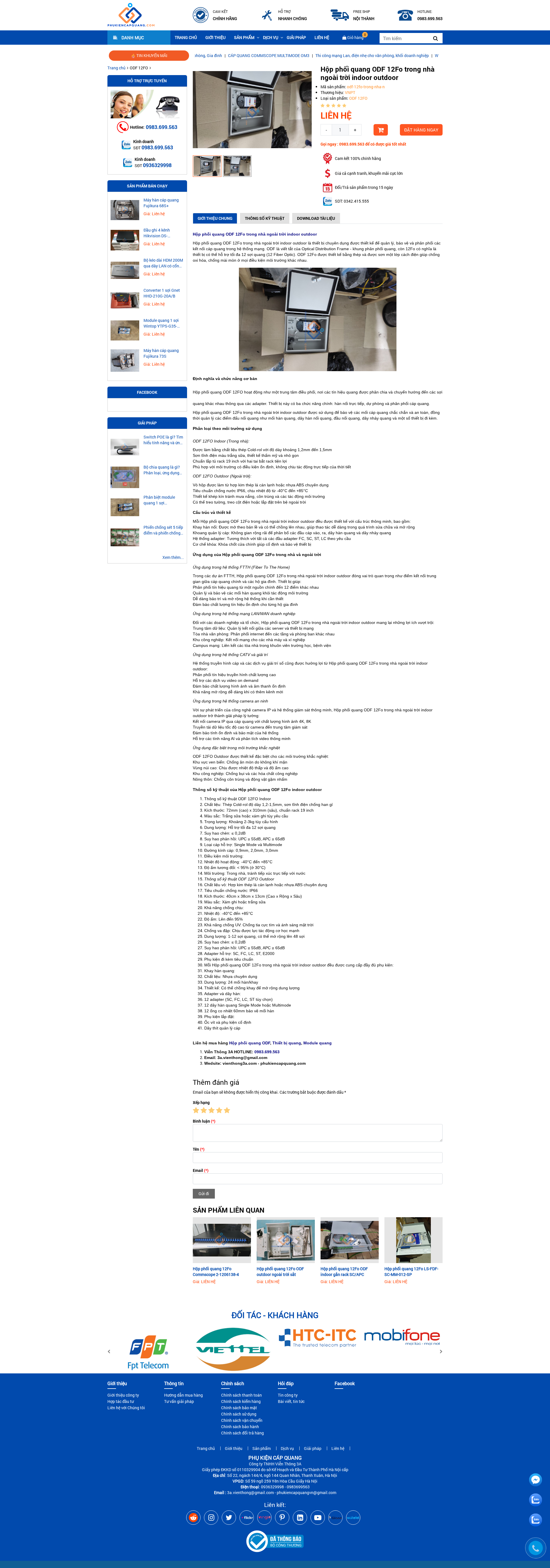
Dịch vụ (270, 37)
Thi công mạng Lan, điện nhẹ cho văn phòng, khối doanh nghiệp (323, 55)
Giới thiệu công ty (123, 1395)
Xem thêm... (173, 557)
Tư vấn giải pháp (179, 1401)
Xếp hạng (201, 1102)
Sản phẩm (244, 37)
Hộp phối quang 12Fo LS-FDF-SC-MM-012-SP (411, 1271)
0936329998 (157, 165)
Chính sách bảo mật (239, 1407)
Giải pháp (296, 37)
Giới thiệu (215, 37)
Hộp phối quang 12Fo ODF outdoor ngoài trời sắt (280, 1271)
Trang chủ (186, 37)
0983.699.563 (161, 127)
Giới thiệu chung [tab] (215, 218)
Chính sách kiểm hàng (241, 1401)
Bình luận (204, 1121)
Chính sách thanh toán (241, 1395)
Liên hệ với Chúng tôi (126, 1407)
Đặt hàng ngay (421, 130)
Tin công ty (288, 1395)
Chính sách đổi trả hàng (242, 1433)
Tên (199, 1149)
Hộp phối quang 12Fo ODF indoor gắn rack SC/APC (344, 1271)
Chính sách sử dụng (238, 1414)
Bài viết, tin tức (291, 1401)
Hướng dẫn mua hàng (183, 1395)
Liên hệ (322, 37)
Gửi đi (204, 1193)
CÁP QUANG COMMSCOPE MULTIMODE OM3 (220, 55)
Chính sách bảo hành (240, 1426)
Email (201, 1170)
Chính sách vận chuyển (241, 1420)
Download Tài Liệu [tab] (316, 218)
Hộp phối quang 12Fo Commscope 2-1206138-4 (216, 1271)
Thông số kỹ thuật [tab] (264, 218)
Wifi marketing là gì (404, 55)
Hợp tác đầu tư (120, 1401)
